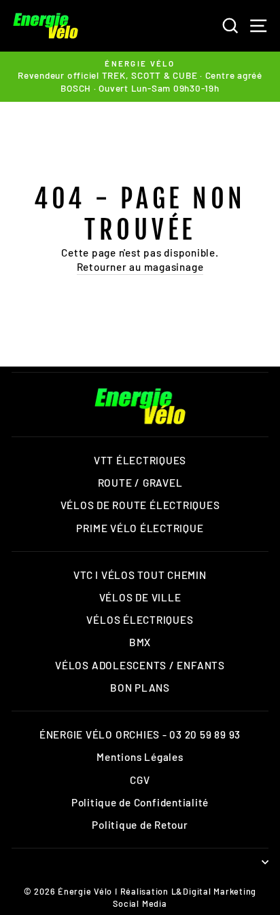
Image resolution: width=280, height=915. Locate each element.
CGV (140, 780)
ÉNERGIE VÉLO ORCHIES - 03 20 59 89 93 (140, 734)
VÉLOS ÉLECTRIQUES (139, 620)
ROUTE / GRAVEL (140, 483)
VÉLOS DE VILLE (140, 597)
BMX (140, 642)
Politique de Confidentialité (140, 802)
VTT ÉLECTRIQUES (140, 460)
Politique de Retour (140, 825)
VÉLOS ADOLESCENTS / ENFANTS (140, 665)
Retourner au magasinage (140, 267)
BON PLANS (140, 687)
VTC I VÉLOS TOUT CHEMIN (140, 575)
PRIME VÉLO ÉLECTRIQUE (139, 528)
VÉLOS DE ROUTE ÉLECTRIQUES (140, 505)
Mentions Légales (140, 757)
